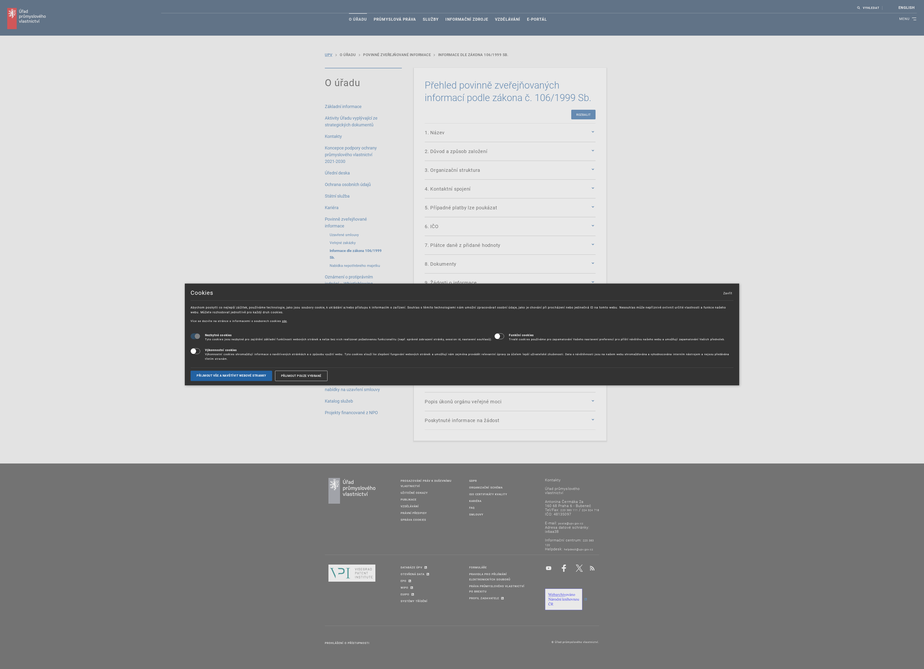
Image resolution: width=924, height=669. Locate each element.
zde (284, 321)
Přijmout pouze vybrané (301, 376)
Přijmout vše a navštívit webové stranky (231, 375)
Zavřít (727, 293)
